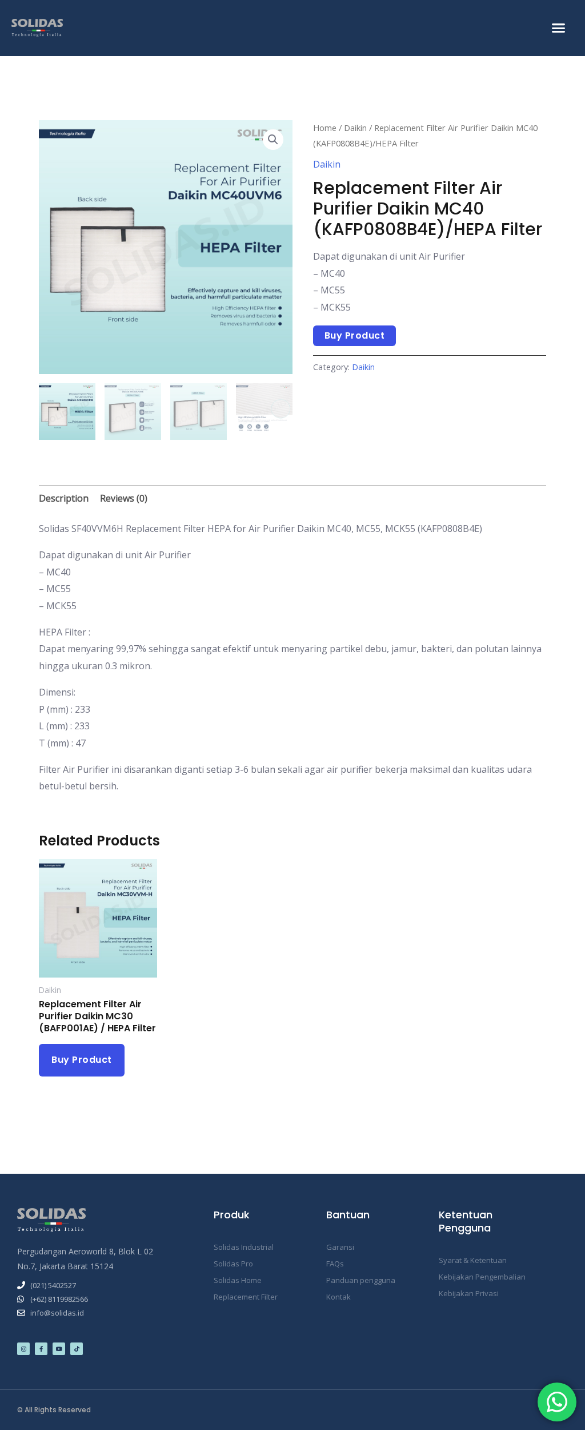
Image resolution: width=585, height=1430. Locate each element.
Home (324, 127)
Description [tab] (64, 498)
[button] (558, 28)
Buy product (354, 335)
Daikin (355, 127)
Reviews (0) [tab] (123, 498)
